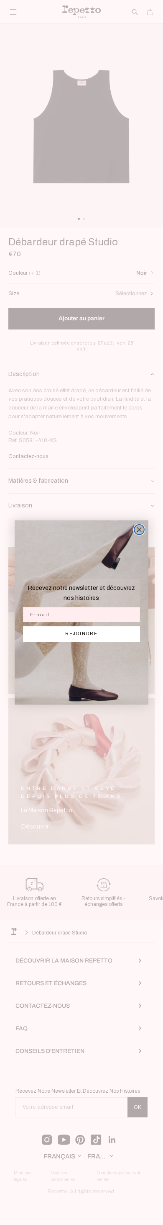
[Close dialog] (139, 530)
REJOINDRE (81, 633)
